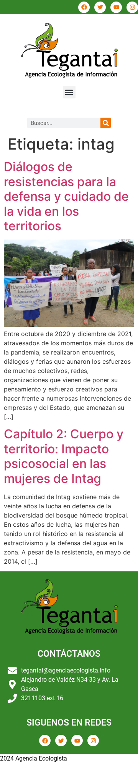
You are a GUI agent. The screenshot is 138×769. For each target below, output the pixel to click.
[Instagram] (132, 7)
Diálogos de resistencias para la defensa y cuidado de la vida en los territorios (66, 196)
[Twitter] (100, 7)
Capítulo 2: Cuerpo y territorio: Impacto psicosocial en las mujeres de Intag (63, 456)
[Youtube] (116, 7)
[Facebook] (84, 7)
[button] (69, 92)
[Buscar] (105, 123)
